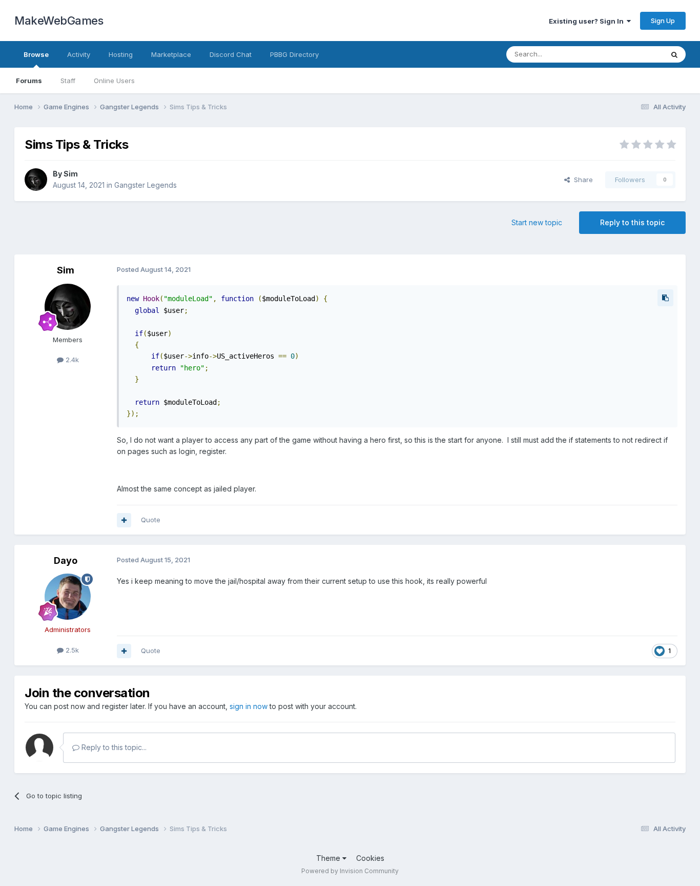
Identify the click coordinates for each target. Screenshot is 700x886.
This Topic (633, 54)
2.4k (71, 360)
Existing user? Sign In (588, 21)
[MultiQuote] (124, 520)
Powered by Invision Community (350, 871)
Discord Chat (231, 54)
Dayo (65, 560)
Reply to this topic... (113, 747)
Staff (67, 80)
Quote (150, 520)
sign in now (248, 706)
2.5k (71, 650)
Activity (78, 54)
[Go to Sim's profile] (36, 179)
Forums (29, 80)
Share (581, 179)
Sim (71, 173)
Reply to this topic (632, 222)
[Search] (674, 54)
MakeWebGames (58, 20)
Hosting (121, 54)
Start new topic (536, 222)
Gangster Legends (145, 185)
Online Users (114, 80)
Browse (36, 54)
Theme (329, 858)
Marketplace (171, 54)
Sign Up (663, 20)
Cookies (370, 858)
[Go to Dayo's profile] (68, 597)
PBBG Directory (294, 54)
